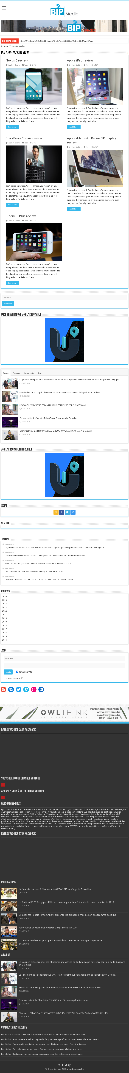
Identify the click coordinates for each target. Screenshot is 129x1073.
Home (5, 46)
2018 (4, 625)
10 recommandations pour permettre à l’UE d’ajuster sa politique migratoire (60, 940)
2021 (4, 614)
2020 (4, 618)
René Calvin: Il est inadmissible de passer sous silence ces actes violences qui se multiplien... (42, 1054)
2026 (4, 596)
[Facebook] (61, 512)
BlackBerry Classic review (24, 138)
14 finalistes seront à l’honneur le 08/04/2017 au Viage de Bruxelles (55, 889)
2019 (4, 622)
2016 (4, 632)
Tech (26, 65)
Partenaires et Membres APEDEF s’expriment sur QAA (48, 927)
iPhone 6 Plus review (21, 216)
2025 (4, 600)
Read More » (12, 127)
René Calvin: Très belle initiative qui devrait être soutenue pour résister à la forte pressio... (41, 1049)
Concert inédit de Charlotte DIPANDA (36, 41)
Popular (16, 373)
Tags (40, 373)
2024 (4, 603)
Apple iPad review (80, 60)
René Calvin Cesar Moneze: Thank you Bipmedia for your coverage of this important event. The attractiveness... (51, 1039)
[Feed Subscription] (127, 52)
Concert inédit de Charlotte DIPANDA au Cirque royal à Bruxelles (48, 418)
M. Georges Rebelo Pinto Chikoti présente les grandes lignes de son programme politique (67, 914)
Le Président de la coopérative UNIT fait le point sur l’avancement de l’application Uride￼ (60, 392)
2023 (4, 607)
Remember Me (25, 672)
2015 (4, 636)
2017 (4, 629)
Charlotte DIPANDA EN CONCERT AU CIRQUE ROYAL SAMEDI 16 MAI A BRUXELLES (56, 431)
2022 (4, 611)
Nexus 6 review (17, 60)
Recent (6, 373)
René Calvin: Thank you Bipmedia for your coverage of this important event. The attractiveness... (44, 1044)
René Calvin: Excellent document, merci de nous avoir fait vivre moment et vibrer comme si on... (43, 1034)
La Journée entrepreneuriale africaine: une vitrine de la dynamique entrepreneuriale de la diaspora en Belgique (69, 379)
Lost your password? (13, 678)
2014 (4, 640)
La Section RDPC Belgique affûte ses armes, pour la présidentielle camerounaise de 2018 (66, 902)
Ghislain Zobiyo (13, 65)
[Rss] (56, 512)
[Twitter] (67, 512)
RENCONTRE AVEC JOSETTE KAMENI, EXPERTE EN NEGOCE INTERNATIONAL (53, 405)
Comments (29, 373)
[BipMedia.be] (64, 9)
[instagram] (73, 512)
